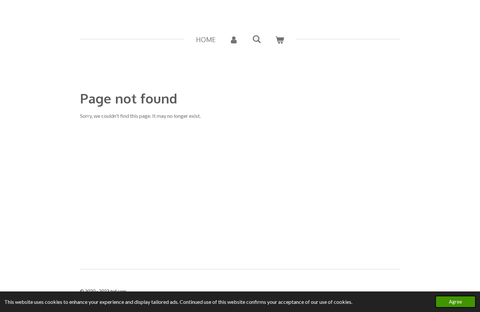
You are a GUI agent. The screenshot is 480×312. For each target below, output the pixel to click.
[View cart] (279, 39)
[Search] (256, 39)
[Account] (234, 39)
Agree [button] (455, 301)
